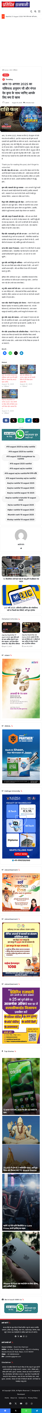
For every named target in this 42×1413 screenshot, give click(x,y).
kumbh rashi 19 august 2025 (21, 514)
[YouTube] (21, 1336)
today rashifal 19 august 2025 (21, 519)
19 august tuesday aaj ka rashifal (21, 478)
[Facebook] (15, 1336)
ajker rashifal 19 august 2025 (21, 510)
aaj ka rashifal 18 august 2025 (21, 483)
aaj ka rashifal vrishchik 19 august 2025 (21, 499)
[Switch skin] (31, 11)
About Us (13, 1398)
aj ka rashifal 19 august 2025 (21, 505)
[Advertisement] (21, 43)
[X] (18, 1336)
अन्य (11, 70)
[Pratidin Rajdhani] (16, 4)
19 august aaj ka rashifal (21, 468)
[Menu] (39, 11)
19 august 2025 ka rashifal (21, 451)
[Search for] (35, 11)
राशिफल (15, 70)
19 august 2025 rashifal (21, 463)
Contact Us (22, 1398)
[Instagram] (23, 1336)
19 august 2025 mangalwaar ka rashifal (21, 457)
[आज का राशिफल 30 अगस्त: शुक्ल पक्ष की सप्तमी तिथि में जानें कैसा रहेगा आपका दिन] (28, 369)
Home (6, 70)
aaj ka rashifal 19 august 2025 (21, 488)
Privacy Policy (32, 1398)
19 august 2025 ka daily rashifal (21, 447)
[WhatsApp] (26, 1336)
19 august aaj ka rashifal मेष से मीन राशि (21, 473)
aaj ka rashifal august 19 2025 (21, 493)
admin (7, 102)
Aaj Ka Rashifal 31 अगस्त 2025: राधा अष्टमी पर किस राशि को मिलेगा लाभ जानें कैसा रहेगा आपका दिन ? (9, 404)
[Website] (21, 548)
